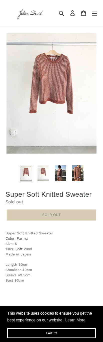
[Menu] (94, 13)
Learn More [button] (75, 320)
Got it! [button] (51, 333)
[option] (26, 173)
